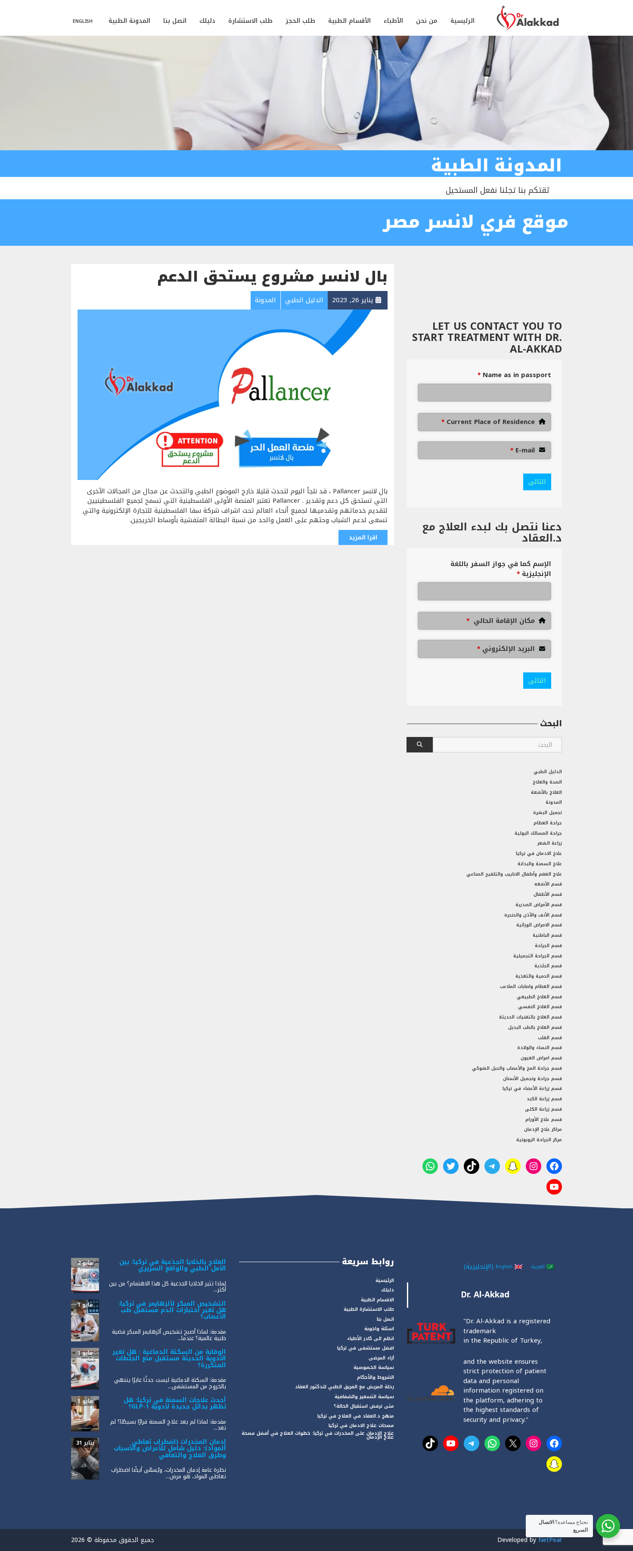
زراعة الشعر (549, 843)
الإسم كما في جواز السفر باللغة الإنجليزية (500, 569)
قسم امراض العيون (541, 1058)
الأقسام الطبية (349, 21)
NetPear (550, 1540)
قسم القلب (550, 1038)
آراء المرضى (381, 1358)
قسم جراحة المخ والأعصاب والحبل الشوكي (517, 1068)
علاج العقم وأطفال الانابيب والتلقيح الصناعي (514, 874)
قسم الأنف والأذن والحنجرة (533, 915)
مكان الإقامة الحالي (500, 621)
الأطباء (393, 21)
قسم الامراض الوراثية (539, 925)
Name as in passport (514, 375)
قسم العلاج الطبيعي (539, 997)
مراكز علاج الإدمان (543, 1129)
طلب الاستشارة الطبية (369, 1309)
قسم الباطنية (547, 935)
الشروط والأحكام (375, 1377)
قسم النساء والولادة (539, 1047)
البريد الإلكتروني (506, 649)
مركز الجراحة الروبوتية (539, 1140)
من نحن (427, 21)
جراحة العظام (548, 823)
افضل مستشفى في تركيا (365, 1348)
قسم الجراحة (548, 945)
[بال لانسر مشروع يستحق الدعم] (233, 394)
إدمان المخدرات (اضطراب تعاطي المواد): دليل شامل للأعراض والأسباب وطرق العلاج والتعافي (170, 1448)
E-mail (522, 450)
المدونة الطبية (129, 21)
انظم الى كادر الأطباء (370, 1338)
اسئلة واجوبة (379, 1328)
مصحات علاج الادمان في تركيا (361, 1425)
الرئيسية (462, 21)
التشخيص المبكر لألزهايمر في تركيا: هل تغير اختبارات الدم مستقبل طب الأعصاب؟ (172, 1310)
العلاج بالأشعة (546, 792)
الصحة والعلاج (547, 782)
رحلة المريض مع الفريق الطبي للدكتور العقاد (344, 1387)
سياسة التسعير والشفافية (364, 1396)
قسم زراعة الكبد (544, 1099)
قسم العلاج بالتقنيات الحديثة (530, 1017)
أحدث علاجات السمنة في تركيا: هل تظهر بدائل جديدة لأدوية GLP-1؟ (175, 1403)
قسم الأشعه (548, 884)
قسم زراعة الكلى (543, 1109)
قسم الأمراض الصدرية (538, 905)
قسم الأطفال (548, 894)
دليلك (207, 21)
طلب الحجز (300, 21)
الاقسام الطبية (377, 1300)
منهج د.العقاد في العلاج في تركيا (355, 1416)
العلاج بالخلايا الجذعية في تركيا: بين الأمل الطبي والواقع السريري (172, 1265)
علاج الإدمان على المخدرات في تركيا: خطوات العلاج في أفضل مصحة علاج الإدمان (318, 1435)
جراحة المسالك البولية (538, 833)
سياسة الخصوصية (374, 1367)
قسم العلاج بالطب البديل (535, 1027)
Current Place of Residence (488, 422)
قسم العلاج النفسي (540, 1007)
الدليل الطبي (548, 772)
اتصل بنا (174, 21)
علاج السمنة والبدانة (540, 864)
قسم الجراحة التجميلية (537, 956)
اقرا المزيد (363, 537)
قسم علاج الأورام (543, 1119)
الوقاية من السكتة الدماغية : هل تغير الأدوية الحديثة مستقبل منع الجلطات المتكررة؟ (169, 1358)
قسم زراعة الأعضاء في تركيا (532, 1088)
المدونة (554, 802)
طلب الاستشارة (250, 21)
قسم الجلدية (548, 966)
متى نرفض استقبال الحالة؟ (364, 1406)
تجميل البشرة (547, 812)
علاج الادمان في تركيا (539, 853)
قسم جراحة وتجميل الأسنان (532, 1078)
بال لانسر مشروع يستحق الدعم (272, 276)
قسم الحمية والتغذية (538, 976)
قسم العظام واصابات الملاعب (531, 986)
